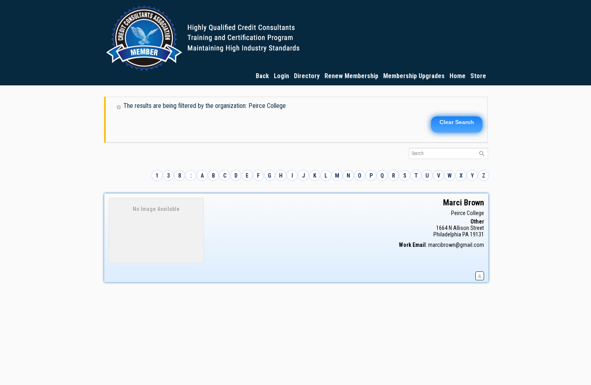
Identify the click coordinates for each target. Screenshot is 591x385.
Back (262, 76)
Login (281, 76)
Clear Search (456, 122)
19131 (477, 234)
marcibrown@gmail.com (456, 245)
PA (465, 234)
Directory (307, 76)
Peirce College (467, 213)
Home (457, 76)
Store (478, 76)
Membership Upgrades (414, 76)
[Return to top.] (479, 274)
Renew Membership (351, 76)
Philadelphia (447, 234)
